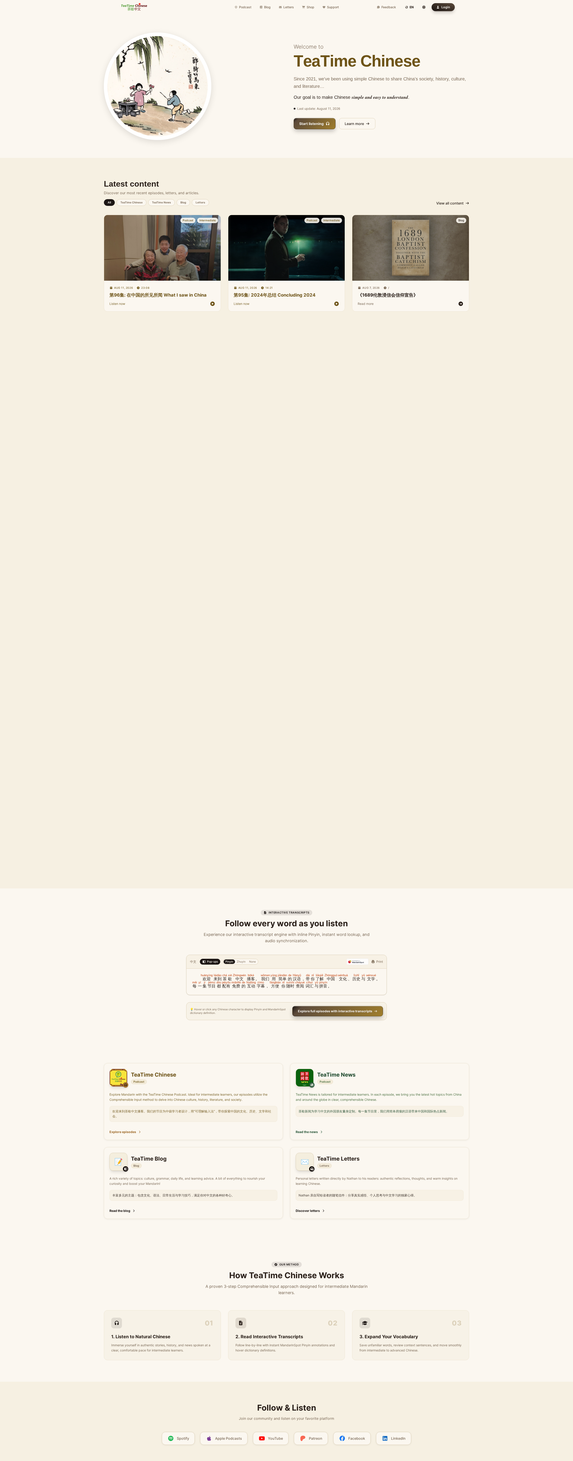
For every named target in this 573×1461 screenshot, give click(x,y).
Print (379, 961)
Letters (288, 7)
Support (333, 7)
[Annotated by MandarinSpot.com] (357, 962)
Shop (310, 7)
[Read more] (410, 247)
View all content (450, 203)
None (252, 961)
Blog (267, 7)
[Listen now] (162, 247)
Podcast (245, 7)
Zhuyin (241, 961)
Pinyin (229, 961)
